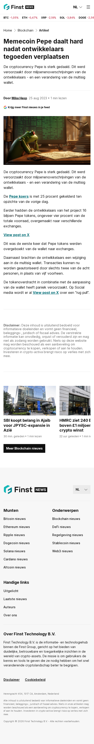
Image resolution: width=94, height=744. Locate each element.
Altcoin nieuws (14, 567)
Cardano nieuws (15, 559)
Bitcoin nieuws (14, 519)
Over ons (10, 615)
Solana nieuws (14, 551)
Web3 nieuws (62, 551)
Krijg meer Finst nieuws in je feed (29, 107)
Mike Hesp (19, 98)
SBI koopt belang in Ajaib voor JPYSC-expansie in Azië (26, 425)
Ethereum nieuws (16, 527)
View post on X (16, 235)
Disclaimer (11, 679)
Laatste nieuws (15, 599)
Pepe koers (19, 196)
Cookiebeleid (35, 679)
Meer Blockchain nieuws (24, 448)
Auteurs (9, 607)
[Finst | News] (18, 7)
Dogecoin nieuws (16, 543)
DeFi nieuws (61, 527)
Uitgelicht (10, 591)
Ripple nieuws (14, 535)
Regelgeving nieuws (67, 535)
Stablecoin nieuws (66, 543)
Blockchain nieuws (66, 519)
